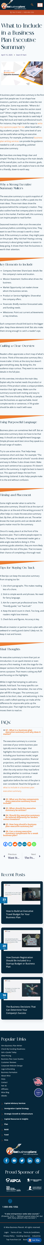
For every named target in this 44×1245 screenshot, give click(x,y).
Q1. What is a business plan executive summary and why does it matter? (22, 732)
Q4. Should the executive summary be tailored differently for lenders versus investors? (21, 817)
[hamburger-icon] (40, 5)
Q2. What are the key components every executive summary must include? (21, 801)
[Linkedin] (20, 844)
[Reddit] (15, 844)
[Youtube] (14, 1160)
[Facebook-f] (6, 1160)
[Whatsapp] (34, 844)
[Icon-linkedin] (30, 1160)
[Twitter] (10, 844)
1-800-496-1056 (10, 1206)
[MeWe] (24, 844)
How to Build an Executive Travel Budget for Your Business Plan (19, 914)
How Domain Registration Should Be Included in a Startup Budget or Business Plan (20, 962)
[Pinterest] (38, 1160)
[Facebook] (5, 844)
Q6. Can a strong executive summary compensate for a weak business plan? (20, 833)
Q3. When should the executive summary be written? (21, 809)
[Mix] (29, 844)
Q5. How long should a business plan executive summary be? (21, 825)
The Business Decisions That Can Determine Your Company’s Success (21, 1009)
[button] (30, 4)
